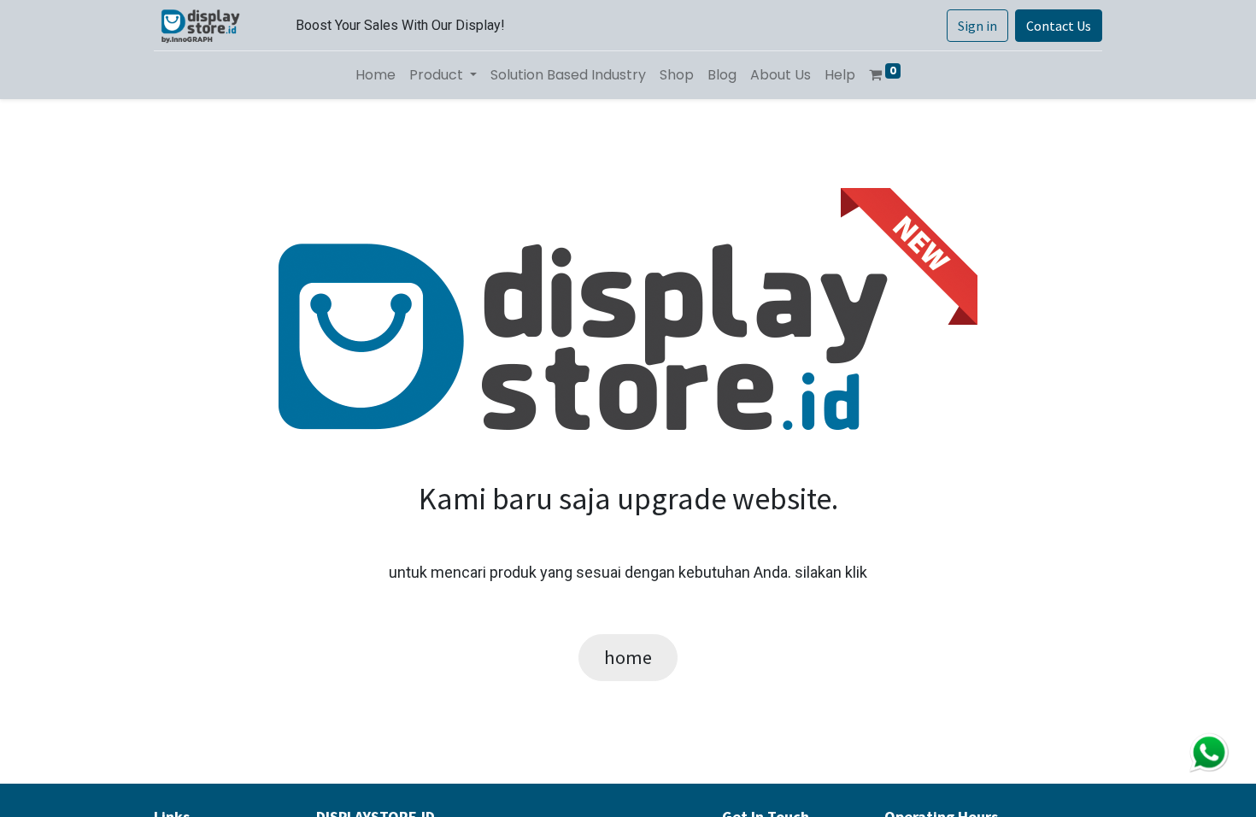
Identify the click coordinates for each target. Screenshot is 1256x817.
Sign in (977, 25)
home (628, 657)
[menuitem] (375, 75)
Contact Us (1058, 25)
